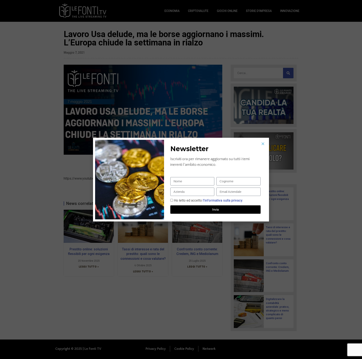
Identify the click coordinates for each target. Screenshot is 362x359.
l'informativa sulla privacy (222, 200)
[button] (263, 144)
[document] (181, 179)
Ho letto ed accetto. (208, 200)
